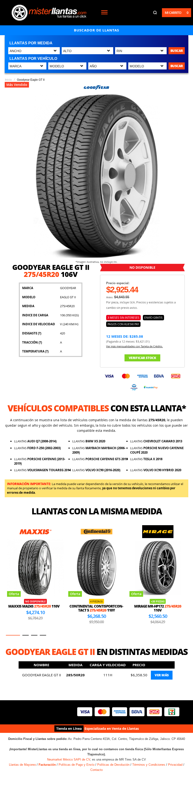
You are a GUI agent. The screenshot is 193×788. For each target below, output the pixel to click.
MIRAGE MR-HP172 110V (96, 608)
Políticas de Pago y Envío (76, 764)
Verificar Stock (142, 358)
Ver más (162, 675)
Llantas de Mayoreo (22, 764)
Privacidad (175, 764)
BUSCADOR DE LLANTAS (96, 30)
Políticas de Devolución (113, 764)
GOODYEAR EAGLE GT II (41, 675)
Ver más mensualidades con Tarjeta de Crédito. (134, 346)
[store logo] (49, 12)
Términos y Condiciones (148, 764)
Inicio (8, 79)
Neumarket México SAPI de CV (68, 759)
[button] (13, 635)
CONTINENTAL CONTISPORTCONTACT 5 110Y (35, 608)
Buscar (176, 50)
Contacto (96, 770)
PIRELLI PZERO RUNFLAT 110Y (158, 608)
